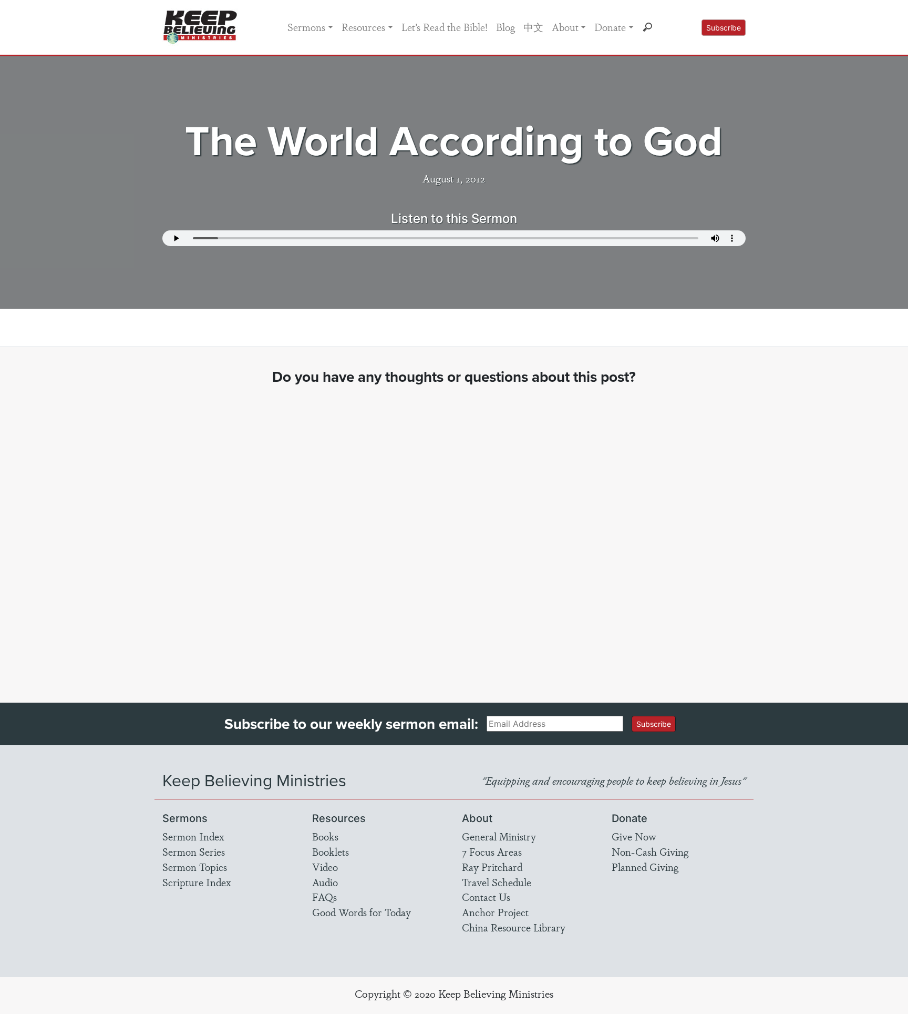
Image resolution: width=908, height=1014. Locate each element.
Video (325, 866)
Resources (363, 26)
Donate (610, 26)
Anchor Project (495, 912)
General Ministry (499, 836)
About (565, 26)
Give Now (634, 836)
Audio (325, 882)
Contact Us (486, 896)
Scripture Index (196, 882)
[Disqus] (454, 534)
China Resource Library (513, 927)
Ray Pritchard (492, 866)
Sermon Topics (194, 866)
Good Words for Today (361, 912)
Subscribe (723, 27)
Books (325, 836)
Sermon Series (193, 851)
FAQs (324, 896)
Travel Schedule (496, 882)
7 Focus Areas (492, 851)
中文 (533, 26)
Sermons (306, 26)
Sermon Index (193, 836)
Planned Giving (645, 866)
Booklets (330, 851)
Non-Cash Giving (650, 851)
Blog (505, 26)
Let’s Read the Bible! (444, 26)
